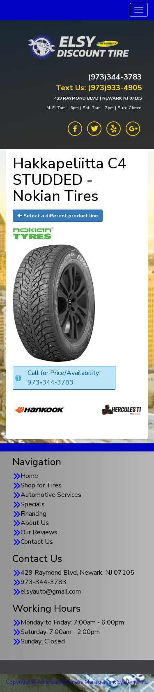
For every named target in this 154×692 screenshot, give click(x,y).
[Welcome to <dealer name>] (77, 46)
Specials (33, 504)
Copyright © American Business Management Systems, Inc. (77, 682)
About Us (35, 522)
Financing (33, 513)
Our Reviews (39, 532)
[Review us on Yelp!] (113, 128)
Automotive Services (51, 494)
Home (29, 475)
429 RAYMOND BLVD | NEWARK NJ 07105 (98, 98)
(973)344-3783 (115, 77)
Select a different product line (60, 215)
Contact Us (37, 541)
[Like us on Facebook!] (75, 128)
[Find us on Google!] (133, 128)
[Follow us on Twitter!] (94, 128)
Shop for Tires (41, 485)
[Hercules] (98, 409)
